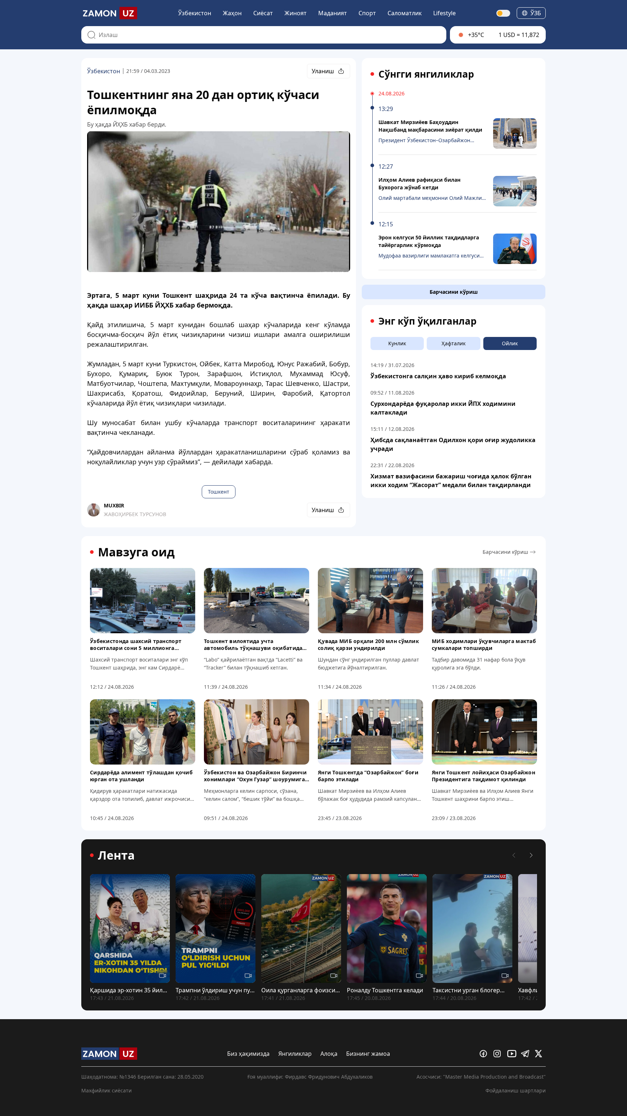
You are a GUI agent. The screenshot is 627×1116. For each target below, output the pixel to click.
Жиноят (295, 13)
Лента (116, 855)
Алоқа (328, 1054)
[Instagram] (498, 1053)
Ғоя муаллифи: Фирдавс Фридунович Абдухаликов (310, 1076)
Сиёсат (263, 13)
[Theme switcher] (503, 13)
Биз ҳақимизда (248, 1054)
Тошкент (218, 491)
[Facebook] (485, 1053)
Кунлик (397, 343)
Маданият (332, 13)
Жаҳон (232, 13)
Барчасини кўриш (454, 291)
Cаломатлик (405, 13)
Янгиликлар (295, 1054)
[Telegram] (526, 1053)
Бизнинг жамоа (368, 1054)
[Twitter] (540, 1053)
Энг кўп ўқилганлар (427, 321)
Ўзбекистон (194, 13)
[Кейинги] (531, 855)
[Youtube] (512, 1053)
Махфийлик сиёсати (106, 1090)
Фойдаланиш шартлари (515, 1090)
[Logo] (109, 13)
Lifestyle (444, 13)
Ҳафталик (454, 343)
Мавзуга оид (136, 552)
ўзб (535, 13)
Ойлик (510, 343)
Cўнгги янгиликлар (426, 74)
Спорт (367, 13)
